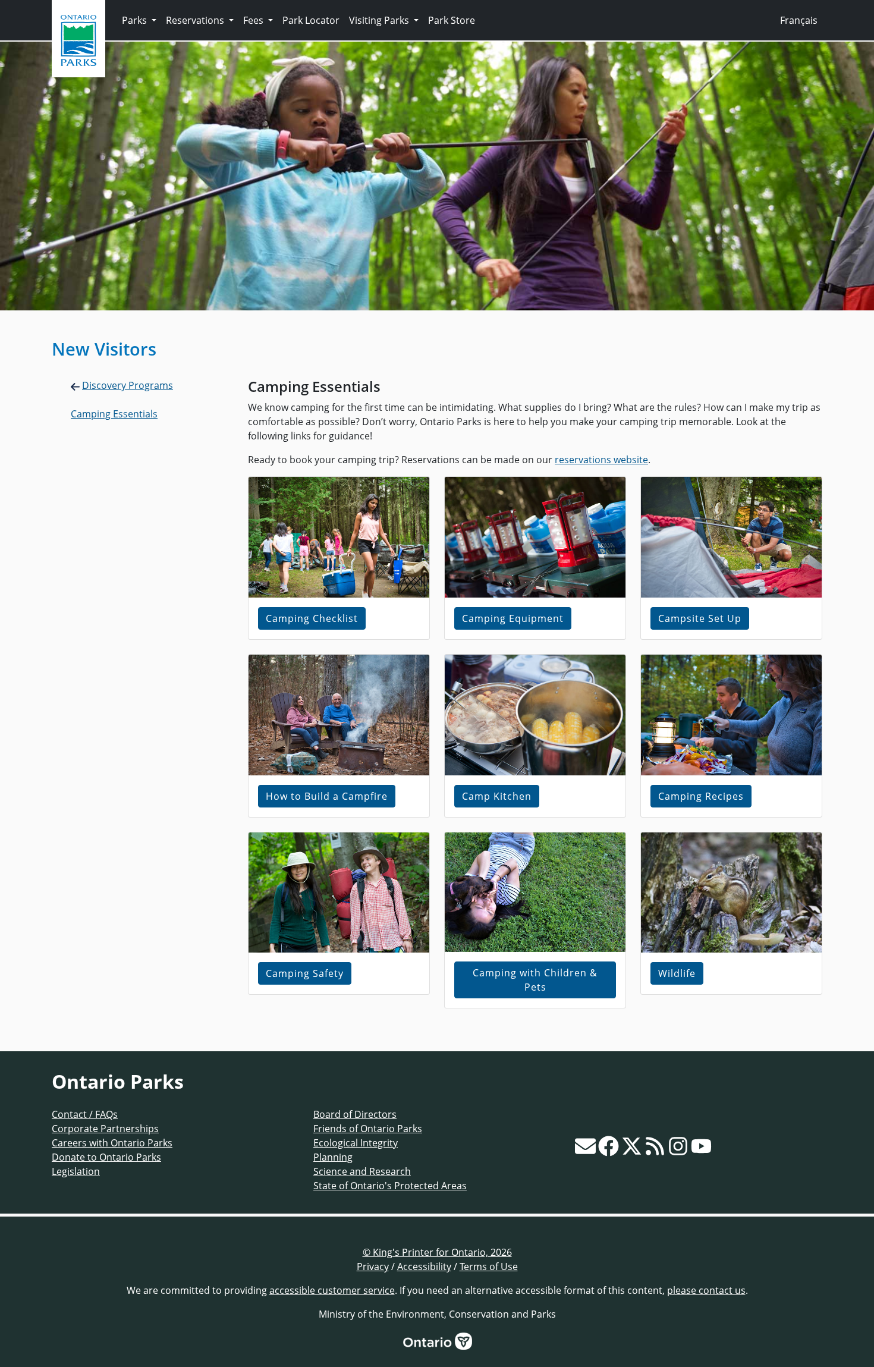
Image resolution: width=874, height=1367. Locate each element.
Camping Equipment (513, 618)
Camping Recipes (701, 796)
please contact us (706, 1290)
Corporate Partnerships (105, 1128)
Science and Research (362, 1171)
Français (799, 20)
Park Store (451, 20)
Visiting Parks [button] (380, 20)
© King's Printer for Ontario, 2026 (437, 1252)
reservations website (601, 459)
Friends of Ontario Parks (367, 1128)
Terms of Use (489, 1266)
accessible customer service (332, 1290)
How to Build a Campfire (327, 796)
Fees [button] (254, 20)
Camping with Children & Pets (535, 980)
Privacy (373, 1266)
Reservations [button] (196, 20)
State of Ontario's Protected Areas (390, 1185)
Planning (333, 1157)
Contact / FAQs (85, 1114)
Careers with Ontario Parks (112, 1142)
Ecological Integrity (355, 1142)
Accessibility (424, 1266)
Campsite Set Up (699, 618)
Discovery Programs (127, 385)
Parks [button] (135, 20)
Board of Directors (355, 1114)
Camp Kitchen (497, 796)
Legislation (76, 1171)
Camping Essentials (114, 413)
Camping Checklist (312, 618)
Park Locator (310, 20)
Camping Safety (305, 973)
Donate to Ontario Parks (106, 1157)
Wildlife (677, 973)
